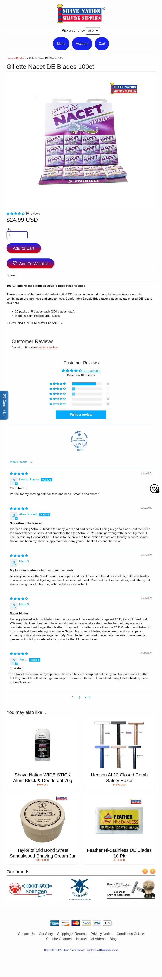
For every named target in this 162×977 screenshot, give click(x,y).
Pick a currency (73, 30)
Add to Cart (23, 248)
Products (21, 58)
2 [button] (79, 697)
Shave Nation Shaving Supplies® (79, 950)
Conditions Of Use (130, 934)
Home (10, 58)
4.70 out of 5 (92, 370)
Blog (113, 939)
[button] (16, 213)
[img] (19, 473)
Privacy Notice (101, 934)
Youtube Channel (59, 939)
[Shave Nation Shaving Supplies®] (81, 22)
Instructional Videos (90, 939)
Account (82, 43)
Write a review (48, 347)
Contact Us (26, 934)
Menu (61, 43)
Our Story (46, 934)
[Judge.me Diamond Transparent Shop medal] (79, 439)
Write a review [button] (81, 414)
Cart (102, 43)
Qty (9, 229)
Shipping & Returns (71, 934)
